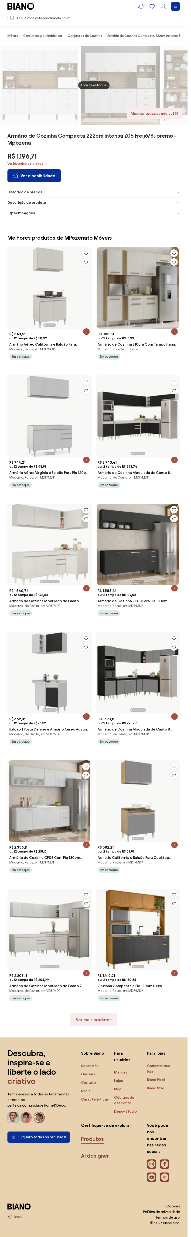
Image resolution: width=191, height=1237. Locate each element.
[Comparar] (86, 262)
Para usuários (122, 1056)
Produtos (92, 1139)
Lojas (118, 1081)
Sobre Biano (92, 1053)
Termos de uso (167, 1217)
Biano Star (155, 1088)
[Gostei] (86, 253)
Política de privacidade (161, 1212)
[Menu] (175, 6)
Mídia (86, 1091)
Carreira (88, 1074)
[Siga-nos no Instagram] (151, 1164)
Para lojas (156, 1053)
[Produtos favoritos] (152, 6)
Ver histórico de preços (25, 163)
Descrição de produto (26, 202)
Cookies (173, 1206)
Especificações (21, 213)
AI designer (95, 1156)
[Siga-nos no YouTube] (151, 1177)
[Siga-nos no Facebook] (164, 1164)
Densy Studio (125, 1111)
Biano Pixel (156, 1080)
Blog (118, 1089)
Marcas (120, 1072)
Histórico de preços (24, 192)
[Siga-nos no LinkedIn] (164, 1177)
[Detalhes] (86, 331)
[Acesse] (163, 6)
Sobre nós (90, 1066)
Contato (88, 1082)
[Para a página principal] (20, 6)
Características (95, 1099)
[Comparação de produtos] (141, 6)
